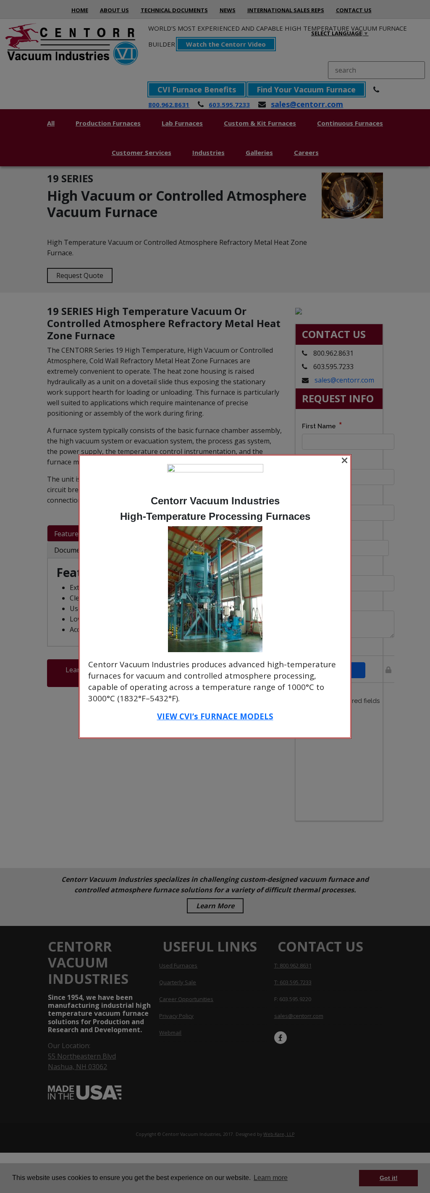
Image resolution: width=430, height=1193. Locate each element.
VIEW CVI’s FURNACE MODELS (215, 716)
